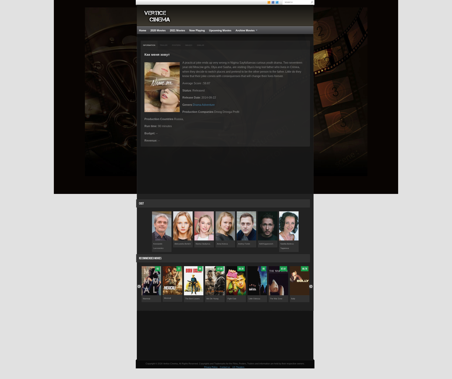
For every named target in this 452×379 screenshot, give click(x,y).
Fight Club (232, 299)
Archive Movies (244, 30)
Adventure (208, 104)
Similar (200, 45)
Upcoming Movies (220, 30)
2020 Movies (158, 30)
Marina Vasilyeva (203, 244)
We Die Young (212, 299)
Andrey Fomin (244, 244)
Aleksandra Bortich (182, 244)
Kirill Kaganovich (266, 244)
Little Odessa (254, 299)
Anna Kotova (222, 244)
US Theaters (238, 367)
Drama (197, 104)
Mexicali (167, 298)
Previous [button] (139, 286)
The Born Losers (192, 299)
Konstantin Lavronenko (158, 246)
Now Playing (197, 30)
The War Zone (276, 299)
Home (142, 30)
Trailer (163, 45)
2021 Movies (177, 30)
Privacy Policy (211, 367)
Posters (176, 45)
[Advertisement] (225, 335)
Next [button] (311, 286)
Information (149, 45)
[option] (161, 231)
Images (188, 45)
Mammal (146, 299)
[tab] (149, 45)
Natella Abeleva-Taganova (287, 246)
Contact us (225, 367)
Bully (293, 299)
